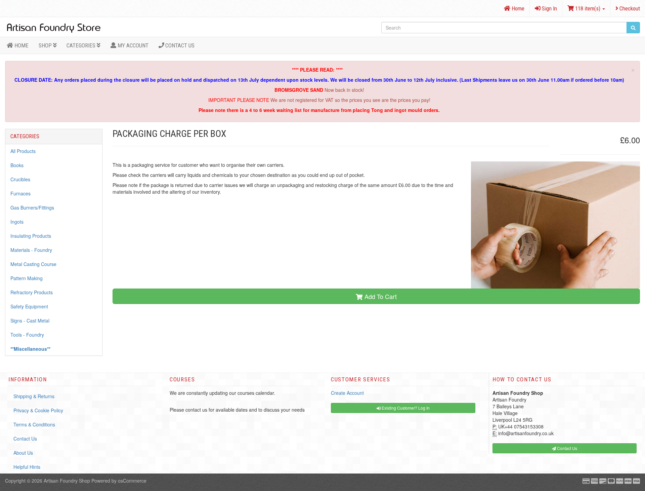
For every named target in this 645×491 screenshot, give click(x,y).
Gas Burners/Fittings (32, 207)
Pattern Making (26, 278)
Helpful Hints (26, 466)
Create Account (347, 392)
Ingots (17, 221)
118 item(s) (588, 8)
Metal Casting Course (33, 264)
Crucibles (20, 179)
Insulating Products (30, 235)
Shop (46, 45)
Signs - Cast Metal (29, 320)
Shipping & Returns (33, 396)
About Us (23, 452)
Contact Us (179, 45)
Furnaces (20, 193)
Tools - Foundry (27, 334)
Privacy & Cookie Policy (38, 410)
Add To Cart (380, 296)
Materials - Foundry (31, 250)
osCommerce (132, 480)
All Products (23, 151)
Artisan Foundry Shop (67, 480)
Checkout (629, 8)
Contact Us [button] (566, 448)
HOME (21, 45)
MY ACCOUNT (132, 45)
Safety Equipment (29, 306)
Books (17, 165)
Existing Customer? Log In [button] (405, 408)
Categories (82, 45)
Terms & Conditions (34, 424)
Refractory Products (31, 292)
